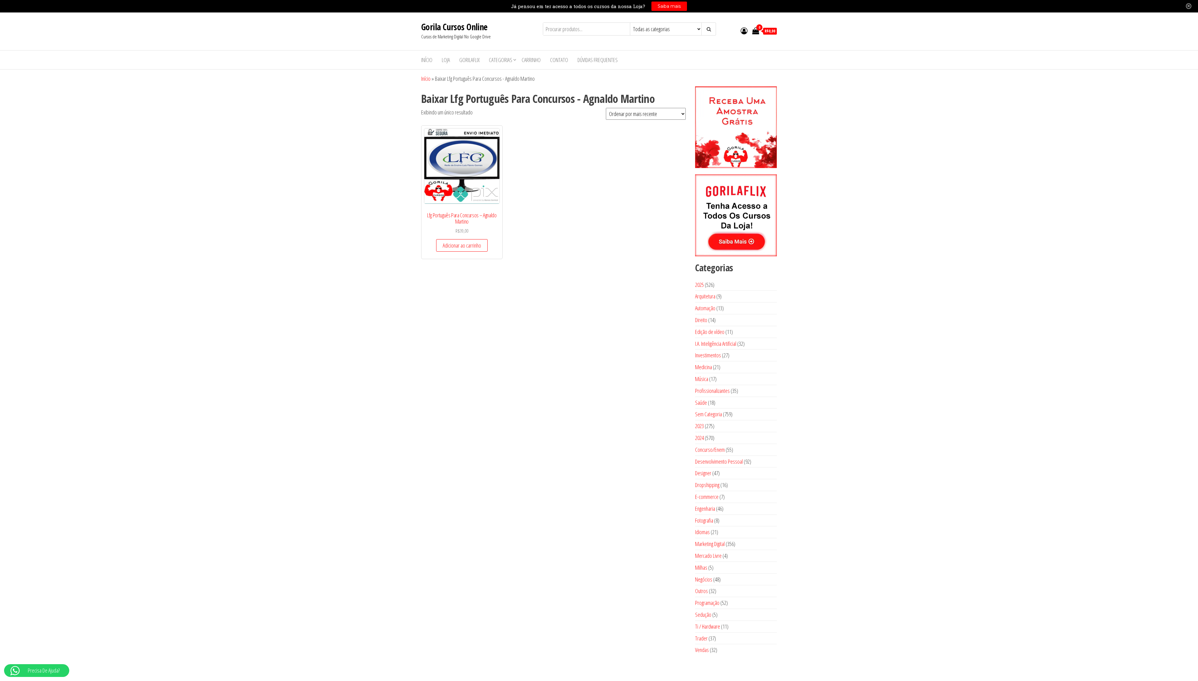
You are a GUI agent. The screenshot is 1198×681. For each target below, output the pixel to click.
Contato (559, 60)
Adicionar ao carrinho (462, 245)
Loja (446, 60)
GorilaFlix (469, 60)
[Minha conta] (744, 30)
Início (426, 60)
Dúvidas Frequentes (597, 60)
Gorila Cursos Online (454, 27)
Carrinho (531, 60)
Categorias (500, 60)
